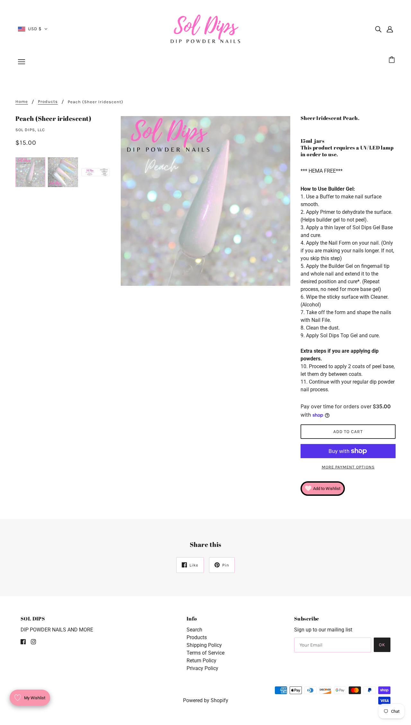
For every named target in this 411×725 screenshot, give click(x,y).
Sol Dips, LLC (30, 129)
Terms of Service (205, 653)
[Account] (390, 29)
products (48, 101)
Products (197, 637)
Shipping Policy (204, 645)
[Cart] (393, 60)
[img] (378, 29)
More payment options (348, 467)
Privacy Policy (202, 668)
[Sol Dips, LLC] (205, 28)
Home (21, 101)
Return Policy (201, 660)
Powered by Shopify (205, 700)
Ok (382, 645)
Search (194, 630)
